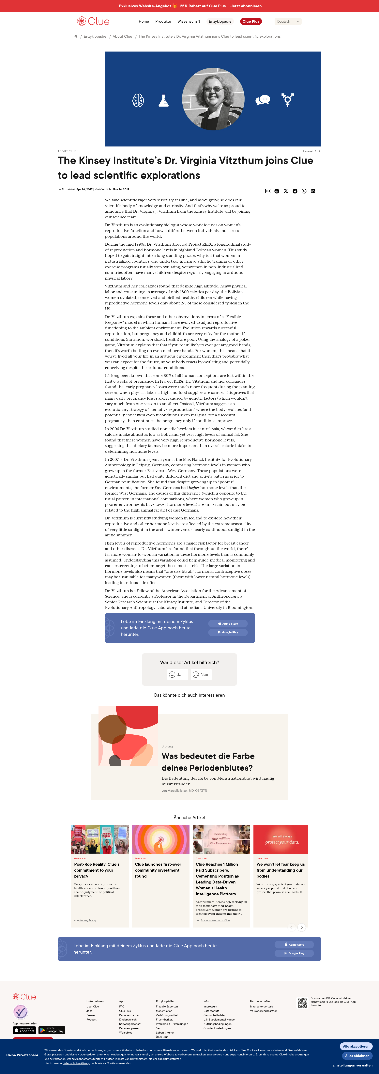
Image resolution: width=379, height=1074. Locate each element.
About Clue (122, 36)
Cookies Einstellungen (217, 1028)
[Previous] (291, 927)
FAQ (122, 1006)
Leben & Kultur (165, 1032)
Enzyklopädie (220, 21)
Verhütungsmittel (166, 1015)
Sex (158, 1028)
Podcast (91, 1019)
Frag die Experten (167, 1006)
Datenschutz (211, 1011)
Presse (90, 1015)
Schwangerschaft (130, 1024)
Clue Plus (251, 21)
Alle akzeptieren (356, 1046)
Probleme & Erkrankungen (172, 1024)
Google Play (230, 632)
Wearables (125, 1032)
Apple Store (230, 624)
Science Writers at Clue (215, 920)
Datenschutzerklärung (76, 1063)
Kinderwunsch (128, 1019)
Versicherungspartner (263, 1011)
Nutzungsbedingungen (218, 1024)
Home (144, 21)
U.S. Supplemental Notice (219, 1019)
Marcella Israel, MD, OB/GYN (187, 790)
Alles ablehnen (357, 1055)
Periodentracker (129, 1015)
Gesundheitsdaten (215, 1015)
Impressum (210, 1006)
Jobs (89, 1011)
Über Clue (79, 858)
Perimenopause (129, 1028)
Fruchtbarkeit (164, 1019)
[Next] (301, 927)
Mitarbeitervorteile (261, 1006)
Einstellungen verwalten (352, 1065)
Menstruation (164, 1011)
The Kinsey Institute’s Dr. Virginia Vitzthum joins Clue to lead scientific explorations (210, 36)
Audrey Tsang (87, 920)
